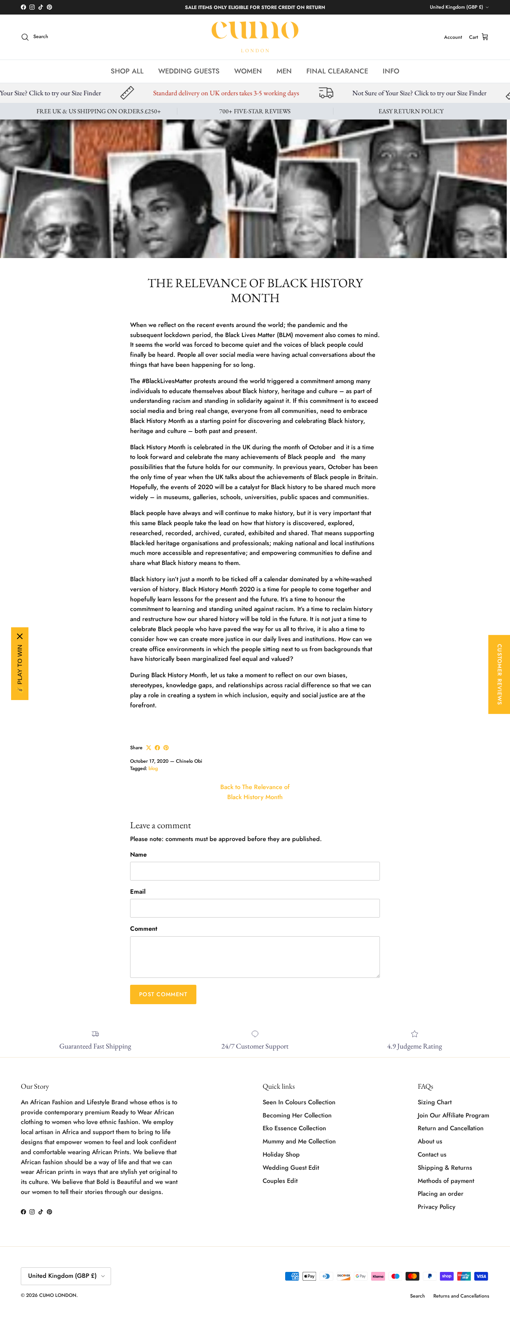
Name (138, 854)
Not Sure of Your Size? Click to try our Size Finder (316, 92)
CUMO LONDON (57, 1295)
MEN (284, 71)
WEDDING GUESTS (189, 71)
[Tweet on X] (148, 747)
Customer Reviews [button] (499, 674)
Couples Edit (280, 1180)
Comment (143, 929)
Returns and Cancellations (461, 1295)
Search (417, 1295)
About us (430, 1141)
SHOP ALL (127, 71)
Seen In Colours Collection (299, 1102)
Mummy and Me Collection (299, 1141)
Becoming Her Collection (297, 1115)
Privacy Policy (437, 1206)
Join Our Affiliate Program (453, 1115)
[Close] (20, 636)
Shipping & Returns (445, 1167)
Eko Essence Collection (294, 1128)
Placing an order (441, 1193)
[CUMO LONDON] (255, 37)
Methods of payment (446, 1180)
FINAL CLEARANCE (337, 71)
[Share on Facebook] (157, 747)
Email (138, 891)
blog (153, 768)
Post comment (163, 994)
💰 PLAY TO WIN (19, 669)
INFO (391, 71)
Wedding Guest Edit (291, 1167)
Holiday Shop (281, 1154)
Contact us (432, 1154)
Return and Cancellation (451, 1128)
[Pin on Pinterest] (166, 747)
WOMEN (248, 71)
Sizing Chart (435, 1102)
